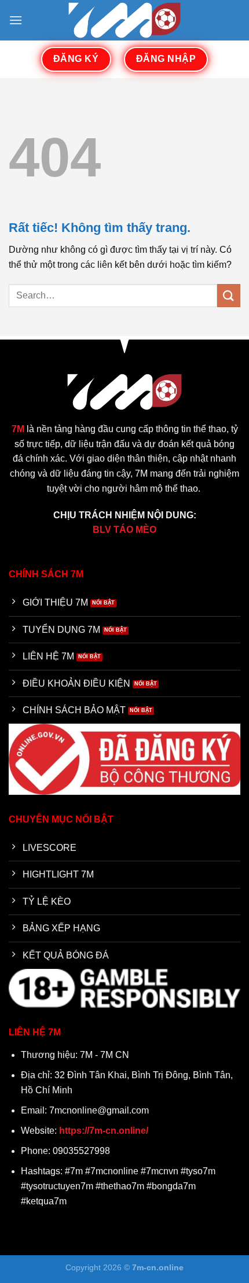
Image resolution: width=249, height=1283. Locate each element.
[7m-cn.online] (124, 20)
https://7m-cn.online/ (103, 1130)
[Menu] (16, 20)
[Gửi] (228, 295)
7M (18, 429)
